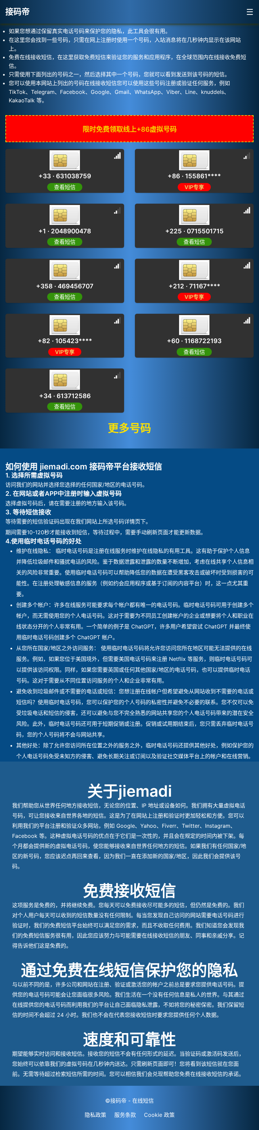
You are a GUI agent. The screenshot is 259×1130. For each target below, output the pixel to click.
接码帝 (17, 12)
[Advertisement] (54, 84)
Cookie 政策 (159, 1114)
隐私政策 (95, 1114)
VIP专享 (194, 187)
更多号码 (129, 428)
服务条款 (125, 1114)
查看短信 (65, 187)
